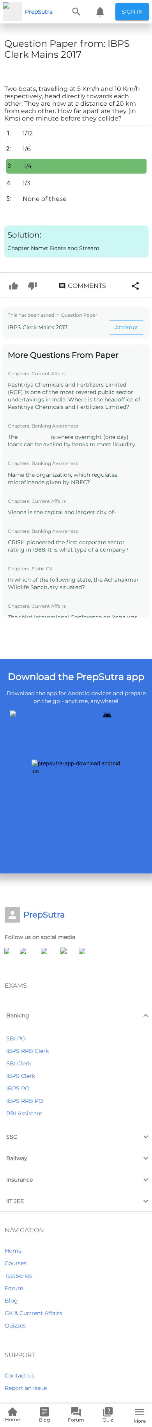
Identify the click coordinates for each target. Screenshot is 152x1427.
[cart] (100, 11)
